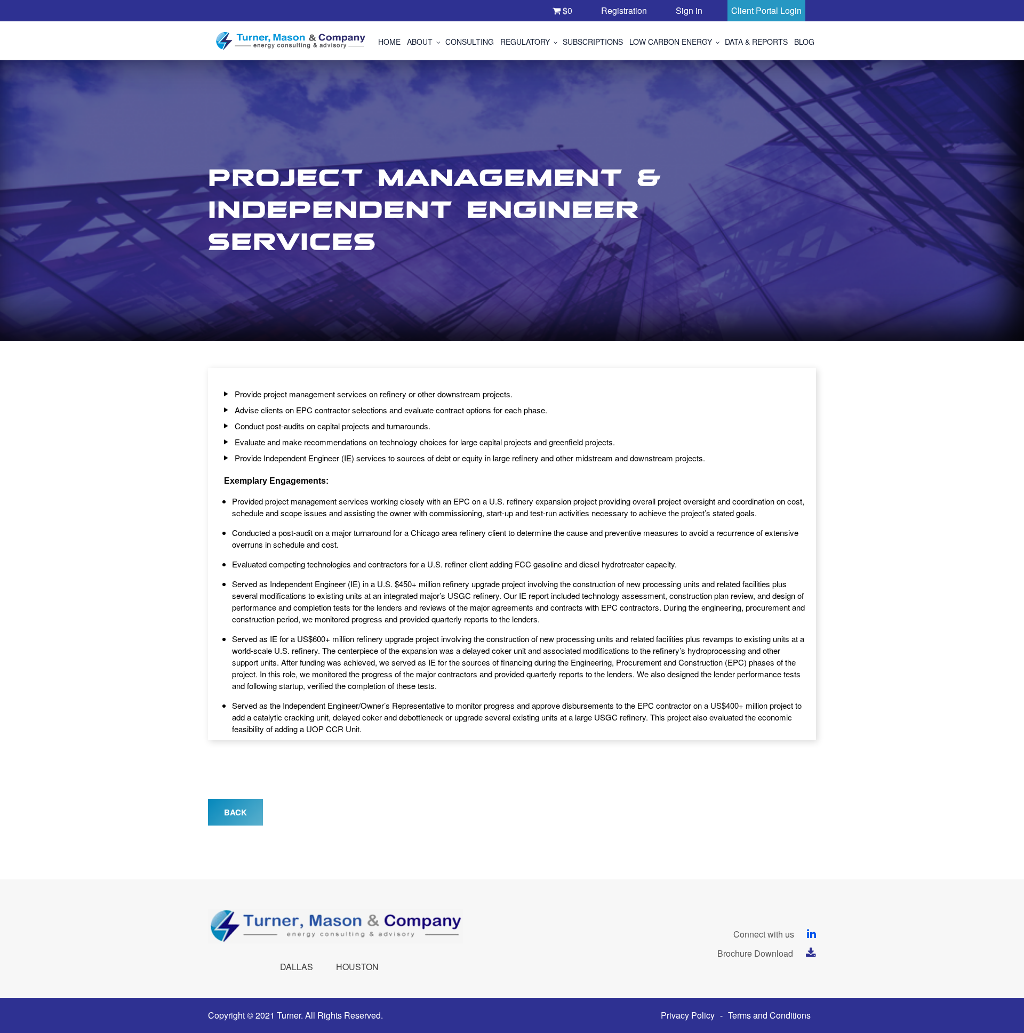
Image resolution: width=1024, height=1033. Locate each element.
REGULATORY (525, 41)
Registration (624, 10)
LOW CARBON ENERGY (670, 41)
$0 (566, 10)
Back (235, 812)
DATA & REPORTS (756, 41)
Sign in (689, 10)
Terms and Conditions (769, 1015)
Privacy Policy (688, 1015)
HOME (389, 41)
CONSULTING (469, 41)
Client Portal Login (766, 10)
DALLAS (296, 966)
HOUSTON (357, 966)
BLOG (804, 41)
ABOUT (420, 41)
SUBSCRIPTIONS (593, 41)
